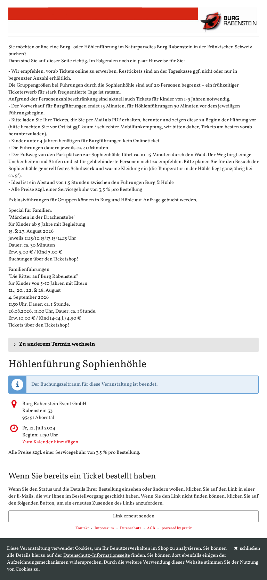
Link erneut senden (133, 516)
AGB (151, 528)
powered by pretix (177, 528)
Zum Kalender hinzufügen (50, 442)
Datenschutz (130, 528)
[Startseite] (133, 20)
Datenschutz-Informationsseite (96, 555)
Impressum (104, 528)
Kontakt (82, 528)
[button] (133, 344)
